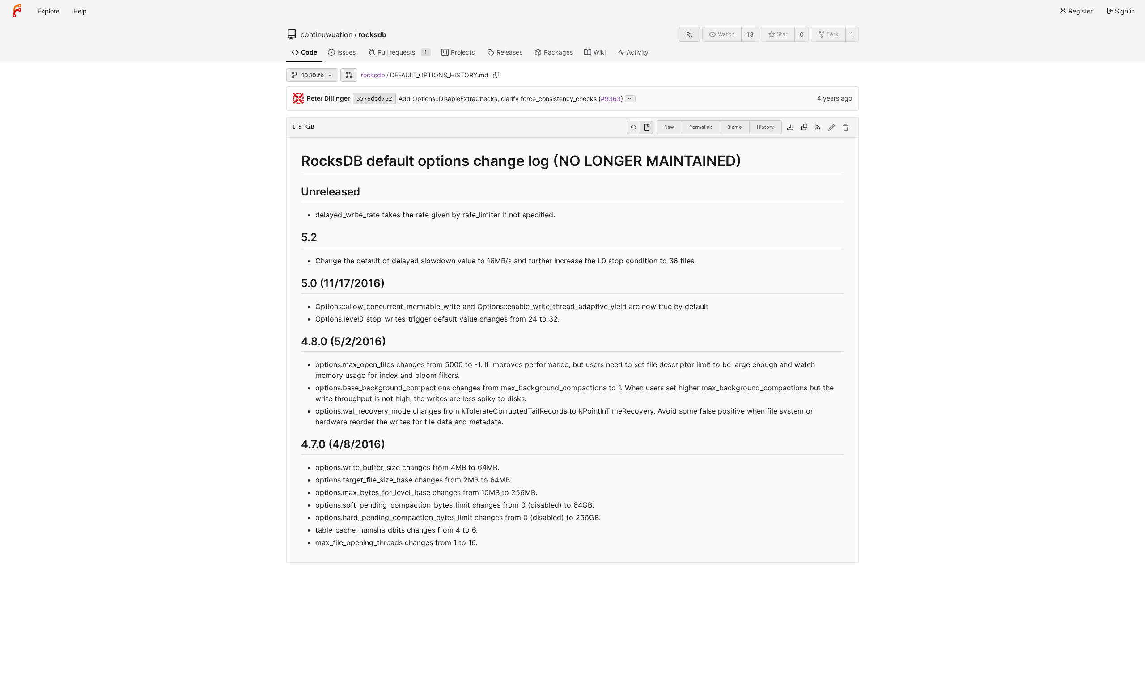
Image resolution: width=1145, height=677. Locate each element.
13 (750, 34)
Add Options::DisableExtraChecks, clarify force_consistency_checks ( (500, 98)
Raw (669, 127)
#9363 (611, 98)
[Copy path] (496, 75)
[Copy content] (804, 127)
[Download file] (790, 127)
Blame (734, 127)
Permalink (700, 127)
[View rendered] (646, 127)
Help (80, 11)
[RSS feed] (689, 34)
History (765, 127)
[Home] (17, 11)
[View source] (633, 127)
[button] (348, 75)
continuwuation (326, 34)
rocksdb (372, 34)
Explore (48, 11)
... (630, 98)
